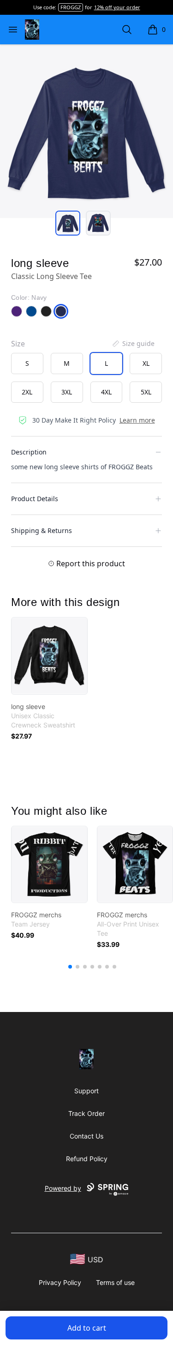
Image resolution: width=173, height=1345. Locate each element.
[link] (49, 656)
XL (146, 363)
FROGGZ (70, 7)
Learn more (137, 420)
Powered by (63, 1188)
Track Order (86, 1113)
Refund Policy (86, 1159)
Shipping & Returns (41, 530)
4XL (106, 392)
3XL (66, 392)
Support (86, 1091)
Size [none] (18, 344)
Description (29, 452)
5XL (146, 392)
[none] (133, 343)
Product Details (34, 498)
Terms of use (115, 1282)
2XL (27, 392)
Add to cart (86, 1328)
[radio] (27, 363)
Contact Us (86, 1136)
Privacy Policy (60, 1282)
